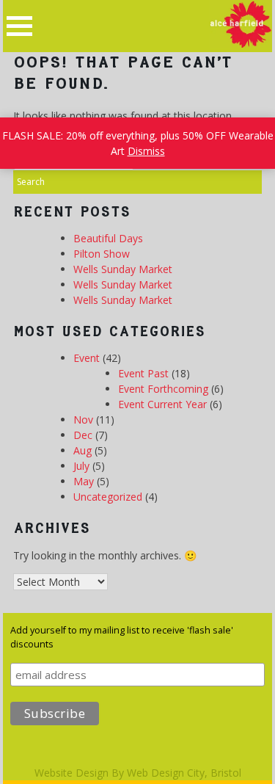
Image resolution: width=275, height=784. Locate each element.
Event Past (143, 373)
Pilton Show (101, 254)
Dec (82, 435)
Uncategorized (107, 497)
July (81, 466)
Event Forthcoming (163, 389)
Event (86, 358)
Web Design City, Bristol (184, 773)
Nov (83, 420)
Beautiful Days (108, 238)
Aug (82, 450)
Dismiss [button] (146, 151)
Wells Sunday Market (122, 269)
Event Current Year (162, 404)
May (83, 481)
